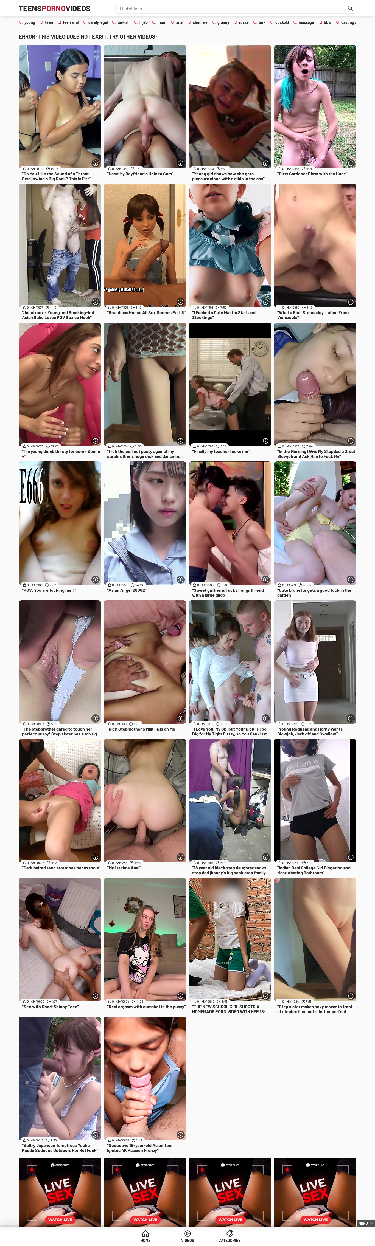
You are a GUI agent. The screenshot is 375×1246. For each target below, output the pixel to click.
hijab (143, 22)
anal (179, 22)
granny (223, 22)
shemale (200, 22)
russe (244, 22)
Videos (187, 1240)
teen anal (71, 22)
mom (162, 22)
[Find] (351, 8)
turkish (123, 22)
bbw (327, 22)
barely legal (98, 22)
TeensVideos (55, 8)
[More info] (95, 163)
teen (49, 22)
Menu (363, 1223)
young (29, 22)
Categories (229, 1240)
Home (145, 1240)
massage (306, 22)
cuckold (282, 22)
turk (262, 22)
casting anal (351, 22)
